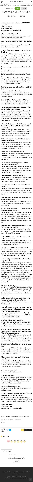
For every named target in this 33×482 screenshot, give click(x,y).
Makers (5, 1)
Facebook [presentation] (12, 454)
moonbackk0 (20, 1)
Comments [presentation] (6, 451)
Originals (9, 471)
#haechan (13, 416)
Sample (18, 471)
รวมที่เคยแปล (13, 1)
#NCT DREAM (27, 416)
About (28, 471)
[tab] (6, 450)
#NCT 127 (21, 416)
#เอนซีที (8, 416)
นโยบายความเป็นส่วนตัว (27, 5)
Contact (14, 473)
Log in (17, 461)
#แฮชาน (4, 416)
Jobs (19, 473)
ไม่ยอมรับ (24, 8)
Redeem (24, 471)
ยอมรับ (17, 8)
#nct (17, 416)
